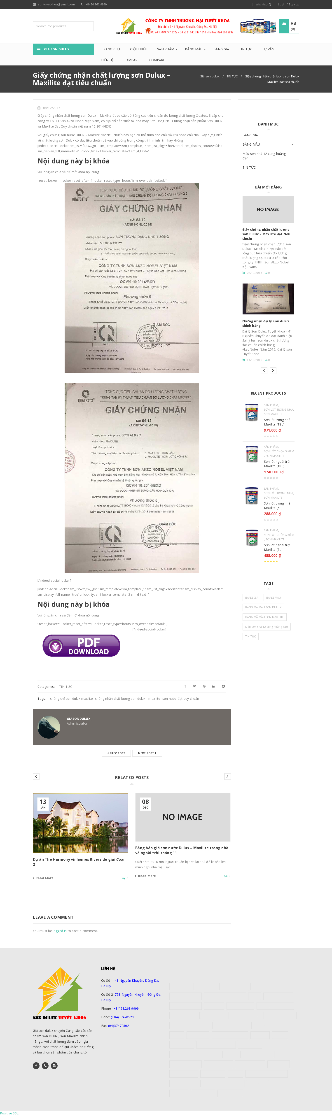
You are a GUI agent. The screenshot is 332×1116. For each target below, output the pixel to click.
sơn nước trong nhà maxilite (224, 1084)
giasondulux (78, 718)
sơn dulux (231, 1054)
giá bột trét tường (268, 1025)
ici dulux (280, 1035)
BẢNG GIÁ (250, 135)
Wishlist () (263, 4)
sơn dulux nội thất (218, 1064)
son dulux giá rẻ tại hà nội (216, 1045)
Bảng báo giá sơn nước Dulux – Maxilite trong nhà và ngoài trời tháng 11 (267, 295)
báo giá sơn (206, 986)
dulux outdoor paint (185, 1006)
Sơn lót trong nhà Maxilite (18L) (277, 422)
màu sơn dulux (181, 1045)
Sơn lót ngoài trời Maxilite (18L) (277, 463)
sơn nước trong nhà (185, 1084)
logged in (60, 931)
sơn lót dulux (278, 1064)
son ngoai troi (250, 1045)
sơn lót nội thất (213, 1074)
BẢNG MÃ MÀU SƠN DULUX (263, 607)
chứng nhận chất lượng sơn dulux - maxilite (127, 698)
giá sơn (177, 1035)
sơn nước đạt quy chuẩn (180, 698)
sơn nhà (235, 1074)
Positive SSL (9, 1113)
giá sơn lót (260, 1035)
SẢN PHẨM (271, 405)
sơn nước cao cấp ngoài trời (266, 1074)
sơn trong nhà (282, 1084)
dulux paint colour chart (275, 1006)
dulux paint (214, 1006)
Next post (146, 753)
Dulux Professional (246, 1016)
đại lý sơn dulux (230, 1093)
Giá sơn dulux (210, 76)
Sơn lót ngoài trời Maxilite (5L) (277, 547)
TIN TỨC (232, 76)
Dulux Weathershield (280, 1016)
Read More (45, 878)
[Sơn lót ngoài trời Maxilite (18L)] (252, 454)
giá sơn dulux (198, 1035)
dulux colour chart (278, 996)
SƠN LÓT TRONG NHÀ (278, 410)
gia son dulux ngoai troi (233, 1025)
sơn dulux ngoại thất (185, 1064)
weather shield (203, 1093)
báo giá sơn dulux (233, 986)
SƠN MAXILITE (273, 414)
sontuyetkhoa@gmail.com (130, 1034)
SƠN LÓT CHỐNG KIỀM (279, 451)
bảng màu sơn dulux (185, 996)
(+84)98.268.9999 (125, 1008)
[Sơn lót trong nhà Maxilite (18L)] (252, 413)
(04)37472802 (118, 1025)
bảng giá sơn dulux (265, 986)
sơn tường (178, 1093)
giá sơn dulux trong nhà (229, 1035)
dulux (254, 996)
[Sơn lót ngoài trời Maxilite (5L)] (252, 538)
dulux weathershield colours (191, 1025)
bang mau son (181, 986)
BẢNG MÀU (251, 144)
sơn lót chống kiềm (250, 1064)
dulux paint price (183, 1016)
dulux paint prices (214, 1016)
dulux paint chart (240, 1006)
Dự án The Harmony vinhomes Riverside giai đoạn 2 (267, 238)
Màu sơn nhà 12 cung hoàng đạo (264, 155)
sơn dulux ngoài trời (258, 1054)
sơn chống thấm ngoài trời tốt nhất (194, 1054)
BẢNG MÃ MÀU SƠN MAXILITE (264, 617)
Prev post (117, 753)
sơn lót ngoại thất (183, 1074)
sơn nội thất (257, 1084)
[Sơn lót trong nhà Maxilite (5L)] (252, 496)
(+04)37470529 (122, 1017)
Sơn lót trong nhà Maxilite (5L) (277, 505)
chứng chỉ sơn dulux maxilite (71, 698)
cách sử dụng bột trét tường (225, 996)
